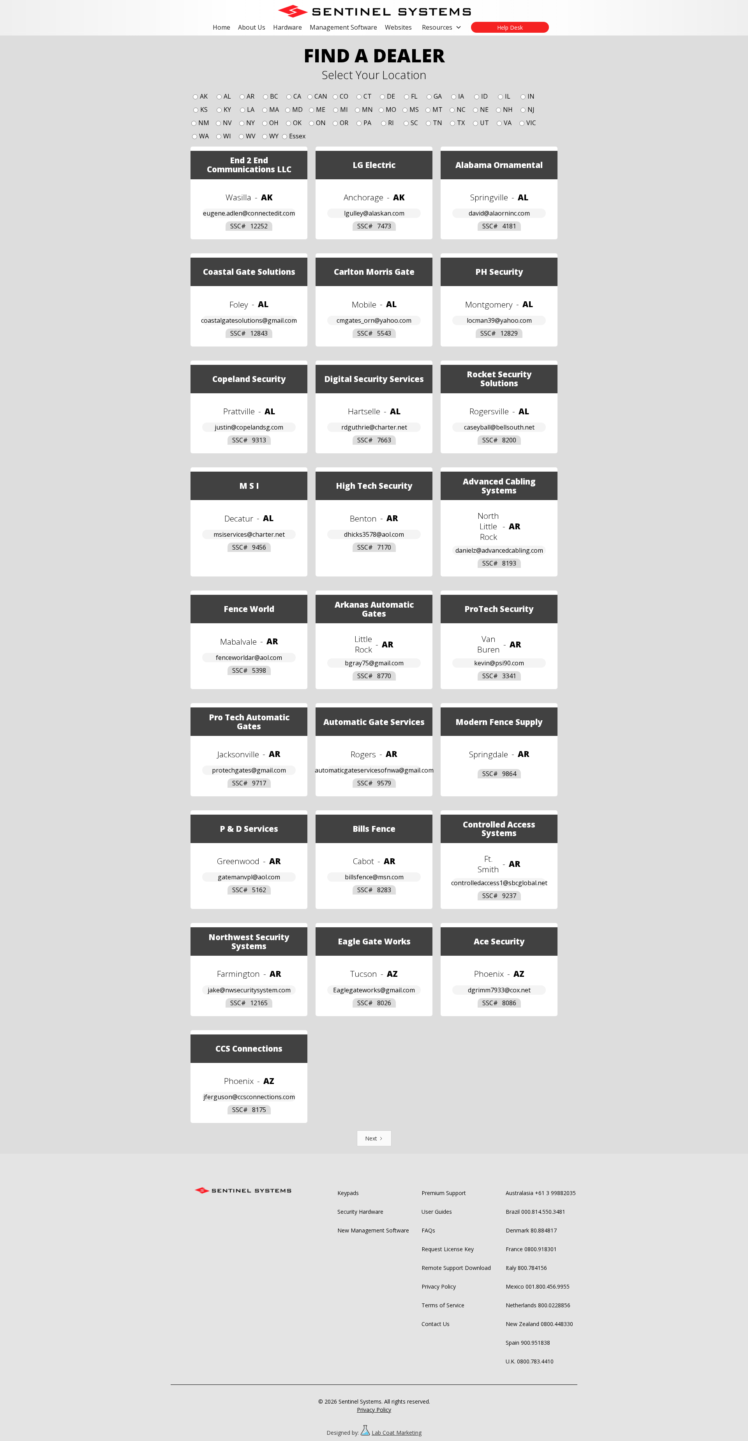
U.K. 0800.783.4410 (530, 1361)
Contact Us (436, 1324)
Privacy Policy (439, 1286)
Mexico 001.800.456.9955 (538, 1286)
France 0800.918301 (531, 1249)
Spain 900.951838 (528, 1342)
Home (221, 27)
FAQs (428, 1230)
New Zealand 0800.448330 (539, 1324)
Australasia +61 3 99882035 (541, 1193)
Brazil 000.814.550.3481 (535, 1211)
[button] (442, 27)
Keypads (348, 1193)
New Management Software (373, 1230)
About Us (251, 27)
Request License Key (448, 1249)
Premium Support (444, 1193)
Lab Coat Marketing (397, 1432)
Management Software (343, 27)
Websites (398, 27)
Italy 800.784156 (526, 1267)
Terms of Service (443, 1305)
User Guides (437, 1211)
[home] (374, 11)
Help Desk (510, 27)
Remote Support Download (456, 1267)
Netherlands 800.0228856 (538, 1305)
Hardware (287, 27)
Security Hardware (360, 1211)
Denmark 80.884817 (531, 1230)
